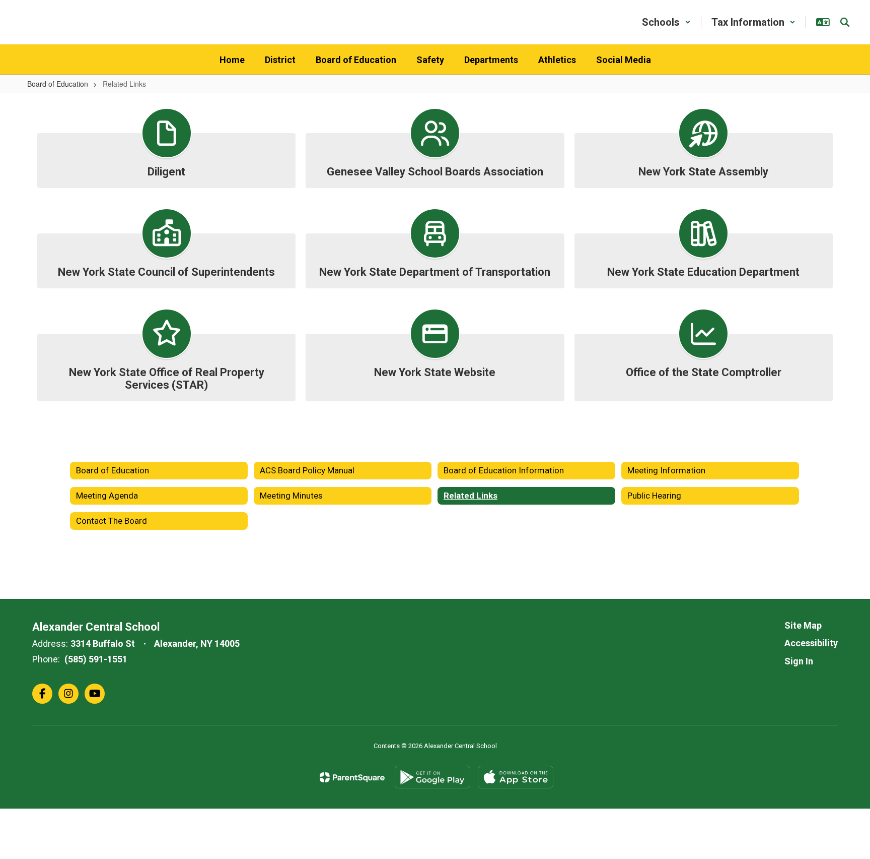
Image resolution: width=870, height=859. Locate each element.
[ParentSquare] (352, 777)
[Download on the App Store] (515, 777)
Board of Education (57, 84)
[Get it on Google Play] (432, 777)
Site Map (803, 625)
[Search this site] (845, 22)
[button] (666, 22)
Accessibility (811, 643)
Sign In (798, 661)
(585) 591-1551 (95, 659)
